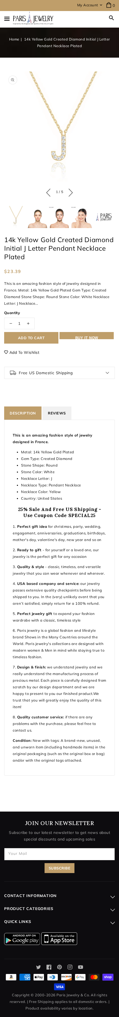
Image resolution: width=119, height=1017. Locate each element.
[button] (111, 18)
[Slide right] (69, 191)
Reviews (57, 413)
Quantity (12, 313)
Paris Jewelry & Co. (73, 995)
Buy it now (86, 337)
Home (14, 39)
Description (23, 413)
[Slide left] (49, 191)
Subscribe (60, 868)
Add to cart (31, 338)
